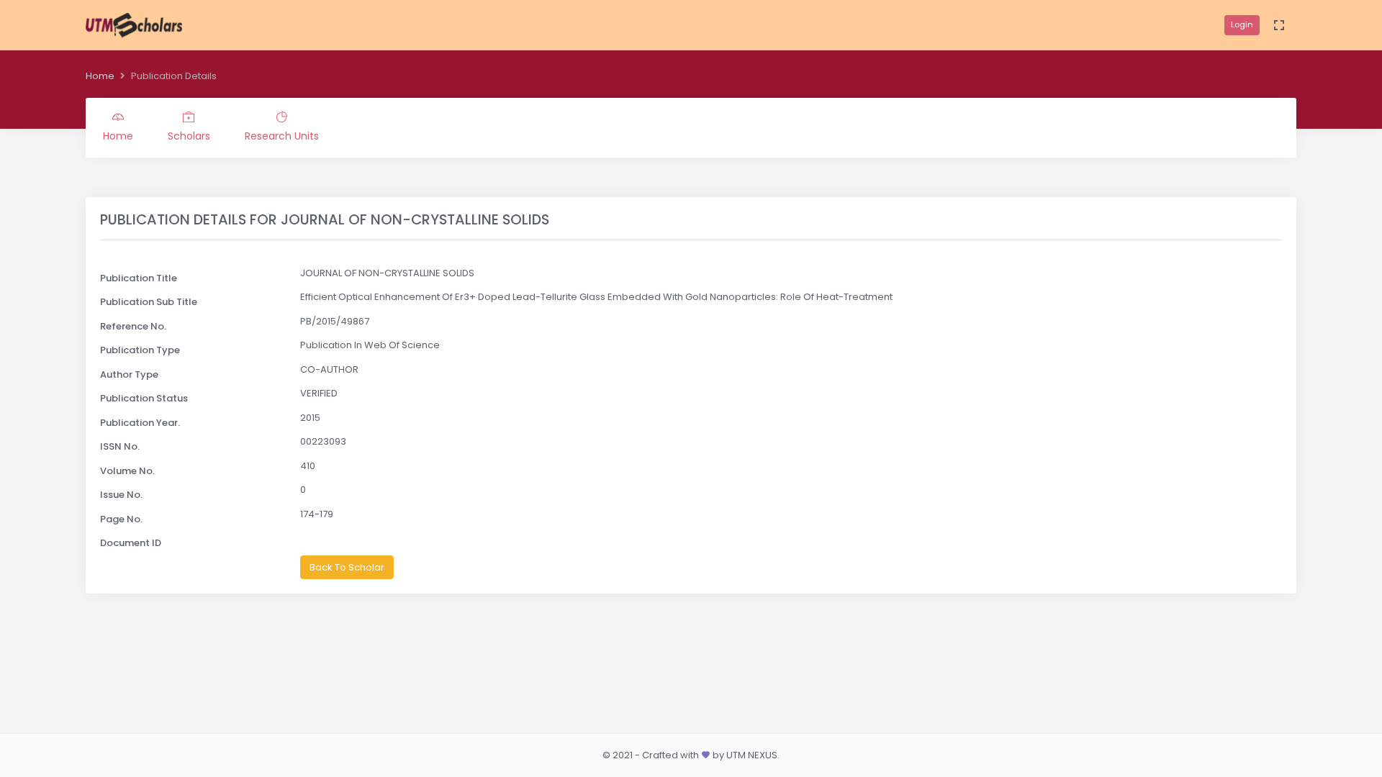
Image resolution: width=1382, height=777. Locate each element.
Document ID (130, 543)
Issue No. (121, 494)
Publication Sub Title (148, 302)
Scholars (189, 136)
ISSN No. (120, 446)
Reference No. (133, 326)
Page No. (121, 519)
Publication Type (140, 350)
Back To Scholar (347, 567)
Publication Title (138, 278)
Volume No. (127, 471)
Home (100, 76)
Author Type (129, 374)
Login (1242, 24)
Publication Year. (140, 423)
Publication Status (144, 398)
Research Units (282, 136)
